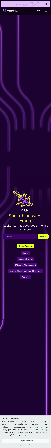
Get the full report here (30, 5)
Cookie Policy (41, 429)
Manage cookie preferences (25, 445)
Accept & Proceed (25, 441)
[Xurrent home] (10, 10)
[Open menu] (45, 10)
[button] (39, 10)
